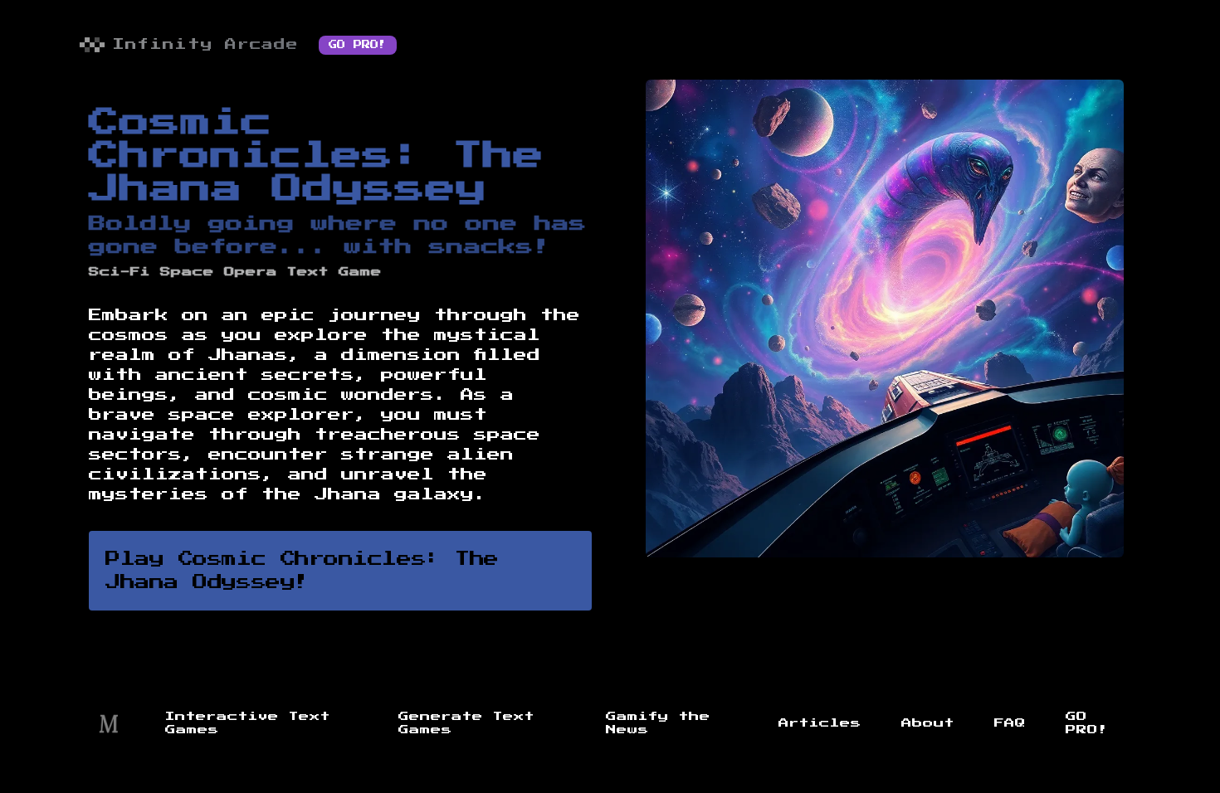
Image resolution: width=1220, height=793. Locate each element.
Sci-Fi (119, 272)
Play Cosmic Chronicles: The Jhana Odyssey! (302, 571)
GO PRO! (358, 45)
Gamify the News (658, 723)
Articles (819, 723)
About (927, 723)
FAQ (1010, 723)
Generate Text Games (466, 723)
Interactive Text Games (247, 723)
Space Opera (218, 272)
